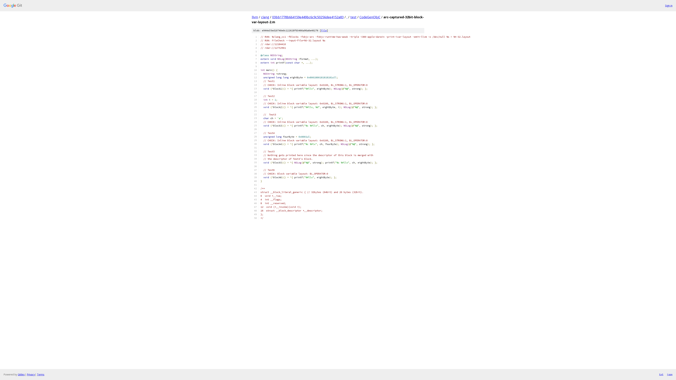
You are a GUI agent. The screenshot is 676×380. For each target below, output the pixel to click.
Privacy (31, 374)
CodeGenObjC (369, 17)
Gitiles (21, 374)
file (324, 30)
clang (265, 17)
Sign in (668, 5)
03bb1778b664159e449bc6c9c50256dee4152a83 (308, 17)
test (353, 17)
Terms (40, 374)
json (669, 374)
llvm (255, 17)
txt (661, 374)
